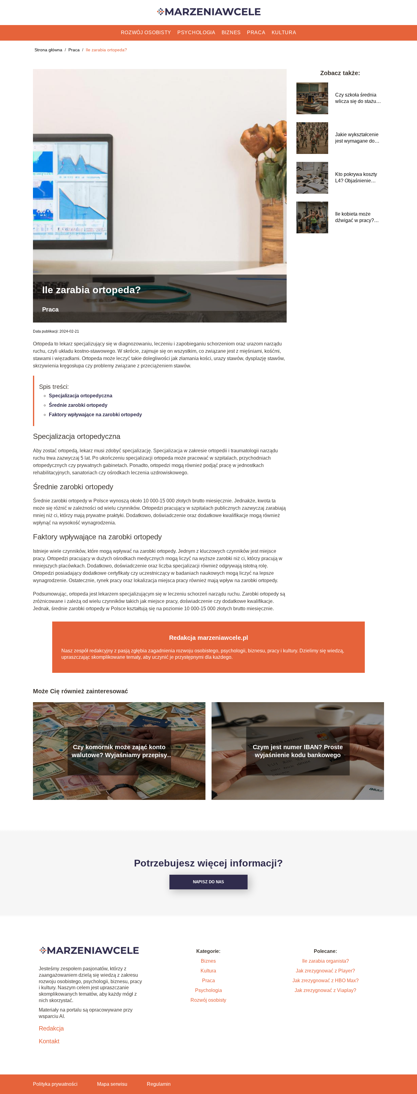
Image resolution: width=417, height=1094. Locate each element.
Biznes (231, 32)
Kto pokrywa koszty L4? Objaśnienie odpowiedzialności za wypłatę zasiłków (358, 178)
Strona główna (48, 49)
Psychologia (196, 32)
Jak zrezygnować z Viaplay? (325, 990)
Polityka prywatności (55, 1084)
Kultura (284, 32)
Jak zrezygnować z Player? (325, 970)
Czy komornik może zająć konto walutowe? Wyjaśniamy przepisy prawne (119, 751)
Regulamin (159, 1084)
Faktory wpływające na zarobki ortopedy (95, 414)
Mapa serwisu (112, 1084)
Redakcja (51, 1028)
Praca (256, 32)
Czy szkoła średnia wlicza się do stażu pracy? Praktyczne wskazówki (355, 98)
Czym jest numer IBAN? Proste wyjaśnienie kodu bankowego (298, 751)
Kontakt (49, 1041)
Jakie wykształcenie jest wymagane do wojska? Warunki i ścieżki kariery (357, 138)
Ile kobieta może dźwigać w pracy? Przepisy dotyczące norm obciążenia (356, 217)
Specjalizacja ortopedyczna (80, 395)
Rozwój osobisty (146, 32)
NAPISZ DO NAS (208, 882)
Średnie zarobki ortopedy (78, 405)
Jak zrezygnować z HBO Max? (325, 980)
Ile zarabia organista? (325, 961)
